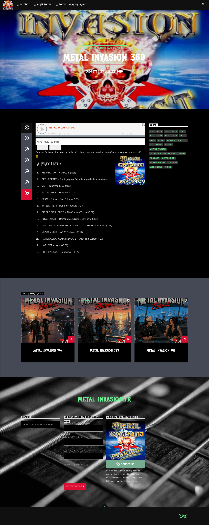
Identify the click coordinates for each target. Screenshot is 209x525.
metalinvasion (158, 149)
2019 (167, 131)
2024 (167, 136)
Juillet (94, 48)
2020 (174, 131)
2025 (174, 136)
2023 (159, 136)
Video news (156, 167)
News (182, 154)
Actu (182, 136)
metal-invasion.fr (104, 399)
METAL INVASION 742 (161, 351)
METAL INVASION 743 (104, 351)
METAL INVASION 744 (47, 351)
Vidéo (168, 167)
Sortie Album (157, 163)
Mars (159, 145)
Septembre (168, 158)
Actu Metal (44, 4)
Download (42, 147)
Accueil (25, 4)
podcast (154, 158)
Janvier (171, 140)
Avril (161, 140)
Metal (168, 145)
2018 (86, 48)
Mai (152, 145)
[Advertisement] (168, 221)
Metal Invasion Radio (73, 4)
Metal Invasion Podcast (112, 48)
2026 (24, 300)
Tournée (172, 163)
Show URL (55, 147)
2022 (152, 136)
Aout (152, 140)
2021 (182, 131)
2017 (152, 131)
